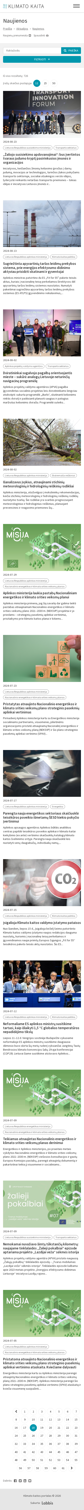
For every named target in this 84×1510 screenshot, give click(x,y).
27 (41, 1435)
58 (37, 1468)
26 (33, 1435)
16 (16, 1427)
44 (50, 1452)
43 (41, 1452)
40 (16, 1452)
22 (67, 1427)
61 (63, 1468)
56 (20, 1468)
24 (16, 1435)
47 (76, 1452)
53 (58, 1460)
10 (33, 1419)
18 (33, 1427)
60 (54, 1468)
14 (67, 1419)
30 (67, 1435)
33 (24, 1444)
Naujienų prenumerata (15, 35)
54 (67, 1460)
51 (41, 1460)
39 (76, 1444)
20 (50, 1427)
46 (67, 1452)
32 (16, 1444)
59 (46, 1468)
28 (50, 1435)
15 (76, 1419)
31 (76, 1435)
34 (33, 1444)
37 (58, 1444)
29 (58, 1435)
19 (41, 1427)
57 (29, 1468)
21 (58, 1427)
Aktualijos (22, 28)
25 (45, 83)
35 (41, 1444)
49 (24, 1460)
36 (50, 1444)
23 (76, 1427)
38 (67, 1444)
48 (16, 1460)
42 (33, 1452)
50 (53, 83)
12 (36, 83)
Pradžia (7, 28)
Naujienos (38, 28)
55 (76, 1460)
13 (58, 1419)
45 (58, 1452)
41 (24, 1452)
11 (41, 1419)
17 (24, 1427)
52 (50, 1460)
